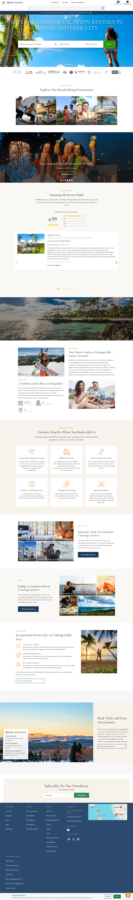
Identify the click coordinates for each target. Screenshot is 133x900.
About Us (49, 811)
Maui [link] (19, 55)
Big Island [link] (13, 55)
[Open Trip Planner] (128, 895)
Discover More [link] (66, 174)
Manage (108, 896)
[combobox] (38, 44)
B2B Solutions (10, 861)
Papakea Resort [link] (53, 235)
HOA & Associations (12, 865)
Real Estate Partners (12, 870)
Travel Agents (50, 842)
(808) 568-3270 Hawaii (74, 816)
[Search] (103, 8)
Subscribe (81, 795)
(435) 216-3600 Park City (74, 821)
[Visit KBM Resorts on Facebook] (69, 839)
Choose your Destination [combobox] (106, 746)
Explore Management (78, 2)
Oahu (7, 825)
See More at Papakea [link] (53, 265)
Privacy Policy (82, 898)
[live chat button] (68, 830)
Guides (48, 829)
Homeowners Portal (52, 838)
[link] (66, 13)
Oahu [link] (24, 55)
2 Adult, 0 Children (91, 44)
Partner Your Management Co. (15, 884)
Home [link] (62, 323)
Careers (48, 825)
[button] (127, 2)
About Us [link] (69, 323)
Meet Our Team (51, 816)
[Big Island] (103, 816)
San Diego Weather (32, 829)
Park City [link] (6, 55)
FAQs (48, 833)
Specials (65, 2)
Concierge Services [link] (88, 555)
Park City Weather (32, 811)
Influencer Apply (51, 851)
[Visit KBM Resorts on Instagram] (73, 839)
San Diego (9, 829)
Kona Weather (30, 816)
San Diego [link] (30, 55)
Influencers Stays (51, 847)
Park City (8, 811)
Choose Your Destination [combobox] (25, 681)
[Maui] (99, 811)
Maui (7, 820)
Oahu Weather (30, 825)
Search (109, 44)
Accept (117, 896)
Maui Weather (30, 820)
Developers (9, 874)
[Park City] (118, 807)
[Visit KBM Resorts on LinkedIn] (78, 839)
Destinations (55, 2)
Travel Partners (10, 888)
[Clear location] (55, 44)
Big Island (9, 816)
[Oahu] (93, 807)
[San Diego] (119, 814)
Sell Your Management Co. (14, 879)
